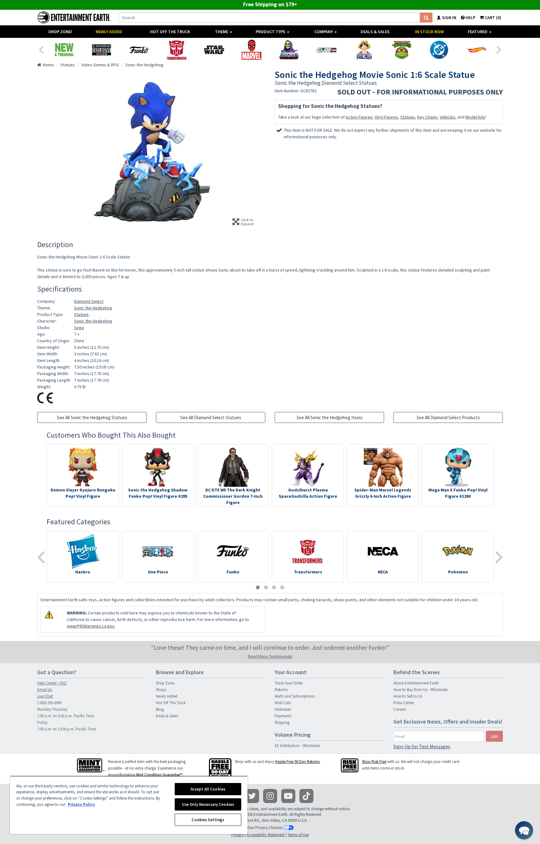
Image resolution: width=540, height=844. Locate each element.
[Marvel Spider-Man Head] (251, 49)
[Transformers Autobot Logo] (176, 49)
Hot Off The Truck (170, 31)
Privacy (237, 834)
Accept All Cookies (208, 789)
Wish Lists (283, 702)
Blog (160, 709)
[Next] (499, 49)
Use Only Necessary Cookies (208, 804)
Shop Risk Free (374, 761)
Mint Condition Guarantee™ (159, 774)
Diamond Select (88, 301)
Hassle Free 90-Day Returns (297, 761)
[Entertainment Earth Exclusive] (101, 49)
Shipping (282, 722)
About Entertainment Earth (416, 683)
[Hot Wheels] (476, 49)
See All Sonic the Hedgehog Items (329, 417)
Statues (407, 117)
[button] (524, 830)
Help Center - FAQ (52, 683)
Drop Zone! (60, 31)
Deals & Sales (375, 31)
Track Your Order (289, 683)
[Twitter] (252, 796)
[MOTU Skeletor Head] (289, 49)
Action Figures (359, 117)
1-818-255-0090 (49, 702)
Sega (79, 327)
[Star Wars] (214, 49)
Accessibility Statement (266, 834)
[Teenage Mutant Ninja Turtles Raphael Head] (401, 49)
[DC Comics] (439, 49)
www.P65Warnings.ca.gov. (91, 626)
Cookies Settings (208, 819)
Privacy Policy (81, 804)
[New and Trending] (64, 49)
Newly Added (109, 31)
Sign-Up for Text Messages (421, 746)
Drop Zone (165, 683)
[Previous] (41, 49)
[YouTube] (288, 796)
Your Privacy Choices (264, 827)
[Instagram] (270, 796)
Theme (222, 31)
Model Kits (475, 117)
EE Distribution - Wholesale (297, 745)
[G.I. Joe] (326, 49)
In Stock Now (429, 31)
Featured (478, 31)
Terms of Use (298, 834)
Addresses (283, 709)
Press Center (403, 702)
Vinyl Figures (386, 117)
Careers (399, 709)
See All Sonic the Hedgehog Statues (92, 417)
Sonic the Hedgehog (93, 308)
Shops (161, 689)
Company (324, 31)
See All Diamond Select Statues (210, 417)
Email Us (44, 689)
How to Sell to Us (407, 696)
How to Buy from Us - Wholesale (420, 689)
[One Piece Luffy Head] (364, 49)
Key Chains (427, 117)
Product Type (271, 31)
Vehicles (447, 117)
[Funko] (139, 49)
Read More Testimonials (270, 656)
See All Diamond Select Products (448, 417)
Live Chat (45, 696)
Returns (281, 689)
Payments (283, 716)
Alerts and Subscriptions (295, 696)
